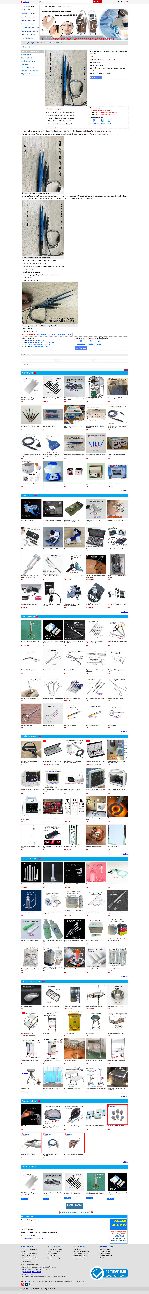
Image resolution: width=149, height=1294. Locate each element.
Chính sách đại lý (51, 1255)
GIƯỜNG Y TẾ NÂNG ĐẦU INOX (94, 1006)
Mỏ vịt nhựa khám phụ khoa (93, 912)
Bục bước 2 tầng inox (27, 1033)
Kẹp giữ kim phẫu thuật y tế (28, 698)
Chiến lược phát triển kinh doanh (29, 1258)
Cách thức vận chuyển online (81, 1251)
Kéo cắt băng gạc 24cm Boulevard (30, 641)
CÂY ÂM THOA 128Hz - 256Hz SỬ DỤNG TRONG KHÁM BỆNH (30, 576)
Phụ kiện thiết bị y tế (27, 74)
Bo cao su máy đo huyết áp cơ (72, 1126)
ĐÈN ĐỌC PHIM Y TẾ (113, 846)
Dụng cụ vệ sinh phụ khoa (93, 883)
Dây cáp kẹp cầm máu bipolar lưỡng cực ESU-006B (52, 1193)
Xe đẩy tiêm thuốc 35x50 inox (94, 1060)
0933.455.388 (97, 110)
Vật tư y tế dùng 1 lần (27, 67)
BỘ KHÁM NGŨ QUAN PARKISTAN (95, 761)
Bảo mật (102, 1258)
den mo (69, 334)
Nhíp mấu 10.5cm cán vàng (93, 725)
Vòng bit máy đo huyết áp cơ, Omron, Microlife (51, 1126)
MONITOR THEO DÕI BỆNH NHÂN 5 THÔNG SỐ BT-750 (30, 790)
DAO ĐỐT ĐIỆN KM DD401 (28, 1154)
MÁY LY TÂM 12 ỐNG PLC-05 (50, 483)
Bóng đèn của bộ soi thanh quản (30, 1126)
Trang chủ (32, 43)
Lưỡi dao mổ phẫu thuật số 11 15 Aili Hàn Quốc (117, 1193)
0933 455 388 (28, 1274)
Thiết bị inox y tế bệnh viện (29, 70)
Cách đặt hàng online (79, 1249)
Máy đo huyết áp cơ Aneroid (115, 548)
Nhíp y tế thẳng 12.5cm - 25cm (72, 698)
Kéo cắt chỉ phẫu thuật (49, 670)
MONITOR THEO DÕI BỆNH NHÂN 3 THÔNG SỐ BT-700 (73, 790)
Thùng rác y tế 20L (69, 1033)
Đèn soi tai (24, 548)
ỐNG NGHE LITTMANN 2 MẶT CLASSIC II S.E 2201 (72, 521)
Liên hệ (69, 6)
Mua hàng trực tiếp (52, 1253)
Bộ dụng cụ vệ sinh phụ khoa (29, 883)
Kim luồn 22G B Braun (92, 940)
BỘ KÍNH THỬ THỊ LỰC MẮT (50, 818)
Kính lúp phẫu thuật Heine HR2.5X (117, 520)
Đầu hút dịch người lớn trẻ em (29, 940)
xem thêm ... (124, 490)
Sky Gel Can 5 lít (68, 912)
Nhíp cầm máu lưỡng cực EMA (51, 398)
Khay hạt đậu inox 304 (27, 1006)
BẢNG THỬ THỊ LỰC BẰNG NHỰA (73, 818)
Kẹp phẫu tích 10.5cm (70, 725)
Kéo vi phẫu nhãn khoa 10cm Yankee (117, 641)
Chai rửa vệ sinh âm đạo (27, 912)
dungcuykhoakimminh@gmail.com (106, 112)
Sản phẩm (52, 6)
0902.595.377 (40, 342)
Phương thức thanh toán (53, 1251)
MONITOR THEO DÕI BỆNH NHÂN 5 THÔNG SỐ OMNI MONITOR (117, 790)
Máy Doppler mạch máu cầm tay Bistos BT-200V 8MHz (73, 762)
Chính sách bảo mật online (80, 1255)
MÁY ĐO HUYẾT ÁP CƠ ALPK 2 (29, 604)
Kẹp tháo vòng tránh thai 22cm (116, 698)
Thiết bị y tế (58, 43)
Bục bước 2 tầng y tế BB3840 (72, 1088)
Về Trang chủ (84, 1212)
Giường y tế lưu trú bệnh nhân (116, 1033)
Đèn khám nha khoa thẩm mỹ (94, 846)
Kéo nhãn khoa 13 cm (27, 725)
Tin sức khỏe (61, 6)
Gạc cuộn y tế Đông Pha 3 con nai (95, 968)
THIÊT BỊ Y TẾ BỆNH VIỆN (45, 43)
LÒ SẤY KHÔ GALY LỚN (114, 483)
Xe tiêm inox (46, 1033)
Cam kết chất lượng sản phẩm (29, 1253)
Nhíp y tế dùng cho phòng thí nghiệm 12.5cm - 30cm (94, 642)
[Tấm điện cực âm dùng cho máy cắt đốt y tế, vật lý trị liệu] (31, 1182)
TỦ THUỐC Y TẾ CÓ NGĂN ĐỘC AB (73, 1006)
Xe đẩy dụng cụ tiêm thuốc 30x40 (116, 1060)
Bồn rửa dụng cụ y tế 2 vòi (115, 398)
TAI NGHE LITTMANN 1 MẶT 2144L (52, 520)
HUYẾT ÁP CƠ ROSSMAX (93, 604)
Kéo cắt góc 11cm (112, 725)
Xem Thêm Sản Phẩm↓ (74, 1206)
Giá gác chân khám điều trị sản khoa (96, 1088)
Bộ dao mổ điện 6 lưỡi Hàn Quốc (30, 426)
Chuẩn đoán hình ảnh (28, 61)
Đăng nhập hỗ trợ (105, 1253)
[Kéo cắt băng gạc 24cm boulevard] (96, 1182)
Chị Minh (102, 123)
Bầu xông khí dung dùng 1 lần (72, 968)
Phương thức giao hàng (53, 1258)
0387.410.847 (30, 342)
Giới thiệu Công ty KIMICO (28, 1255)
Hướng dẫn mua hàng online (81, 1253)
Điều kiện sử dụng (105, 1249)
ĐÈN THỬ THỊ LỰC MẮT (70, 846)
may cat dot (51, 334)
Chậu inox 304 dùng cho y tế (115, 1006)
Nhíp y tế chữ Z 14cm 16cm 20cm (95, 698)
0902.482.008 (107, 110)
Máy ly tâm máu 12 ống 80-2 (28, 483)
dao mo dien (61, 334)
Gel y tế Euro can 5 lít (113, 940)
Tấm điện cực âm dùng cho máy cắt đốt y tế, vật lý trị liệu (31, 398)
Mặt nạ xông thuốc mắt (27, 520)
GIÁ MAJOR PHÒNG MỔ (70, 1060)
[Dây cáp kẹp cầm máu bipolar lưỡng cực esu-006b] (53, 1182)
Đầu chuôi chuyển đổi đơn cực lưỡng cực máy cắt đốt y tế (51, 455)
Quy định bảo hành (105, 1251)
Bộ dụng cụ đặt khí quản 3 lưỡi (51, 548)
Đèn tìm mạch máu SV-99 (114, 818)
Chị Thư (109, 123)
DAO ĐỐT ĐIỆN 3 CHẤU (49, 426)
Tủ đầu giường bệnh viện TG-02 (29, 1060)
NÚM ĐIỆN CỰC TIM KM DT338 (116, 1126)
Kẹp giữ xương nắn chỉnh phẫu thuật (53, 698)
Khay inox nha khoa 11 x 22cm (51, 1006)
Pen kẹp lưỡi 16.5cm (69, 670)
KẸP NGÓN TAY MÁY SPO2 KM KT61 (74, 1154)
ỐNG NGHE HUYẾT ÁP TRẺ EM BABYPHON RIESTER (72, 604)
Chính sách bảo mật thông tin (29, 1249)
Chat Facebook (94, 123)
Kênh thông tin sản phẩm (107, 1255)
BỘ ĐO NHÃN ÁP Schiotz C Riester (52, 761)
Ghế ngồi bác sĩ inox (91, 1033)
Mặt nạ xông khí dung (113, 883)
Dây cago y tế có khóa (70, 548)
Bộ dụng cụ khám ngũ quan (93, 548)
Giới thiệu (44, 6)
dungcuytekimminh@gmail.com (105, 114)
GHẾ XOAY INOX (25, 1088)
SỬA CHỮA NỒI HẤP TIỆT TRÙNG (95, 1126)
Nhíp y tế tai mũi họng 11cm (28, 670)
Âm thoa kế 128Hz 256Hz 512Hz (51, 575)
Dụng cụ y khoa (26, 54)
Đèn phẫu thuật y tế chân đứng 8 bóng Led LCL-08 (116, 762)
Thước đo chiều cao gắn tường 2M (73, 575)
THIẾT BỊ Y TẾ (25, 47)
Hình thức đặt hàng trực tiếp (54, 1249)
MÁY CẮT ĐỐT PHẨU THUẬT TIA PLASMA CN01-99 (116, 455)
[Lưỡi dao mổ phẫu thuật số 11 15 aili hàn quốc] (117, 1182)
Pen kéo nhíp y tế (26, 58)
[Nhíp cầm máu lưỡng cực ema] (74, 1182)
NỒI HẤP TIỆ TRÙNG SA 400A (94, 398)
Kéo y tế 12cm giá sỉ (48, 725)
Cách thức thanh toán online (81, 1258)
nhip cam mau (41, 334)
